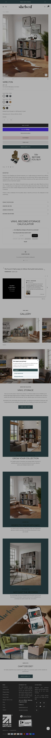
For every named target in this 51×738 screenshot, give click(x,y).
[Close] (38, 360)
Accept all (16, 370)
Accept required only (18, 373)
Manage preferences (18, 376)
